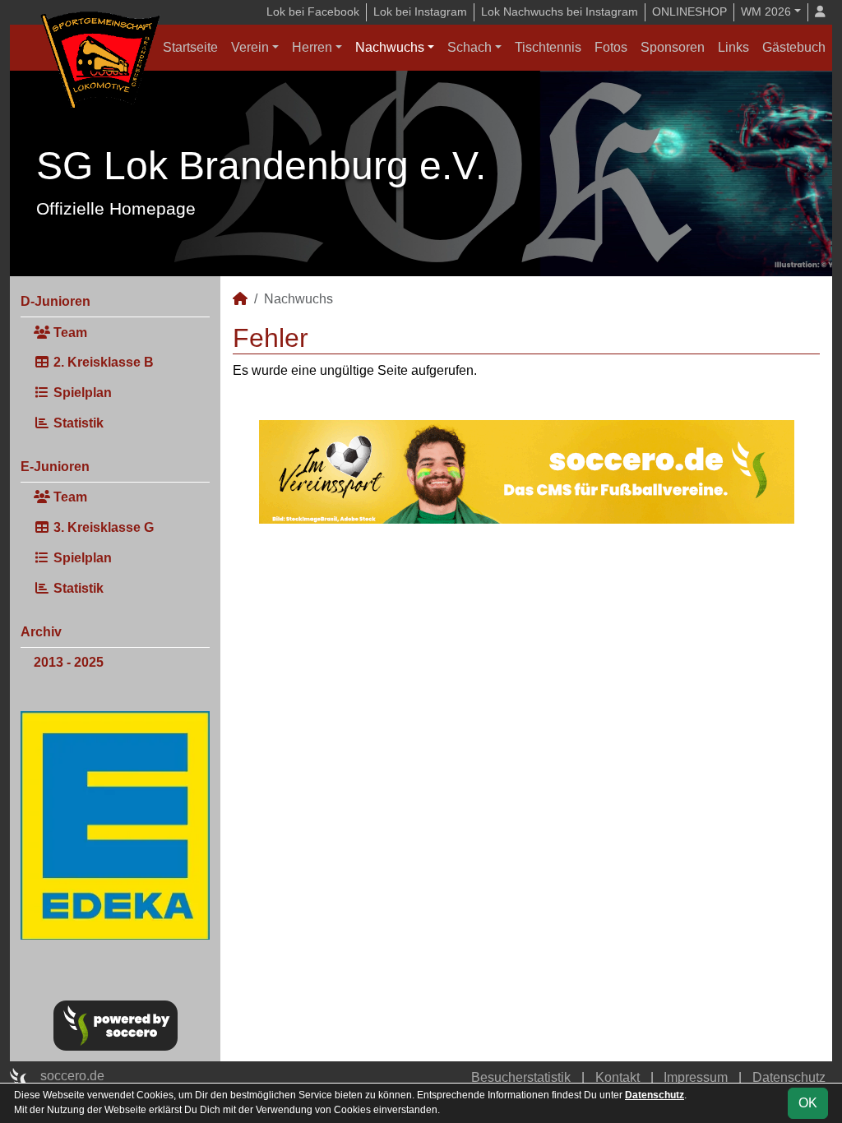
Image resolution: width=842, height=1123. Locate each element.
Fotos (610, 47)
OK (807, 1103)
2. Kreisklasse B (102, 362)
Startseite (190, 47)
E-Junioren (55, 467)
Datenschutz (789, 1077)
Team (68, 333)
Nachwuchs (389, 47)
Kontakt (617, 1077)
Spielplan (81, 393)
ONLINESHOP (689, 11)
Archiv (41, 632)
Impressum (696, 1077)
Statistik (77, 423)
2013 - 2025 (69, 662)
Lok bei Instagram (420, 11)
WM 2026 (766, 11)
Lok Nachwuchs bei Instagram (559, 11)
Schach (469, 47)
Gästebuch (794, 47)
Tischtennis (548, 47)
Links (733, 47)
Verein (250, 47)
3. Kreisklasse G (102, 527)
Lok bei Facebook (312, 11)
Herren (312, 47)
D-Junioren (55, 301)
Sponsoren (673, 47)
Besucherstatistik (521, 1077)
